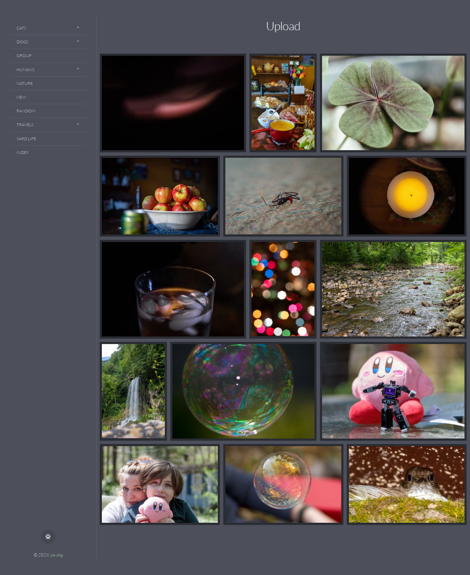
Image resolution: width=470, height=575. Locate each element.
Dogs (22, 41)
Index (23, 152)
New (21, 97)
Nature (25, 83)
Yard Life (26, 138)
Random (26, 110)
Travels (25, 124)
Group (24, 55)
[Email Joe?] (48, 537)
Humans (25, 69)
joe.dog (56, 554)
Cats (21, 28)
